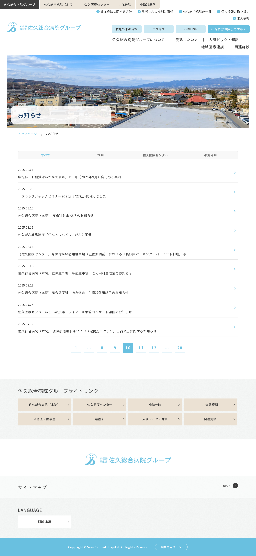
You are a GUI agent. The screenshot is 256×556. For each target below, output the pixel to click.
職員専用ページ (171, 547)
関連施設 (242, 46)
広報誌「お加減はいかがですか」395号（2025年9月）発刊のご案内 (69, 176)
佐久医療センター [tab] (155, 155)
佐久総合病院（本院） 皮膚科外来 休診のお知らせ (56, 215)
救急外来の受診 (127, 29)
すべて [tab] (45, 155)
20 (179, 348)
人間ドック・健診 (224, 39)
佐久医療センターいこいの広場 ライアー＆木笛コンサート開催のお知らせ (75, 311)
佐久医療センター (97, 4)
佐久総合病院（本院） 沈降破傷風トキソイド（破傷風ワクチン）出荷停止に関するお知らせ (87, 331)
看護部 (99, 419)
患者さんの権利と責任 (157, 11)
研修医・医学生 (45, 419)
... (89, 348)
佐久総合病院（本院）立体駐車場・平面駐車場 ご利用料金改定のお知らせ (75, 273)
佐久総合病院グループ (19, 4)
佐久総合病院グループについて (138, 39)
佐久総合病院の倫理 (197, 11)
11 (141, 348)
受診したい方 (187, 39)
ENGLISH (190, 29)
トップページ (27, 134)
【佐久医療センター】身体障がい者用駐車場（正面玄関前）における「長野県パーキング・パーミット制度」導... (103, 254)
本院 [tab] (100, 155)
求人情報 (243, 18)
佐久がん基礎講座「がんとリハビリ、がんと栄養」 (56, 234)
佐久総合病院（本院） (60, 4)
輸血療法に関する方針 (116, 11)
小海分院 (124, 4)
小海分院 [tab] (210, 155)
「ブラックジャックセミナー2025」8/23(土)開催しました (62, 196)
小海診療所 (148, 4)
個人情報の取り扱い (235, 11)
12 (154, 348)
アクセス (158, 29)
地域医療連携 (212, 46)
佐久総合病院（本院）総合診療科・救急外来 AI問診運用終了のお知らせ (73, 292)
